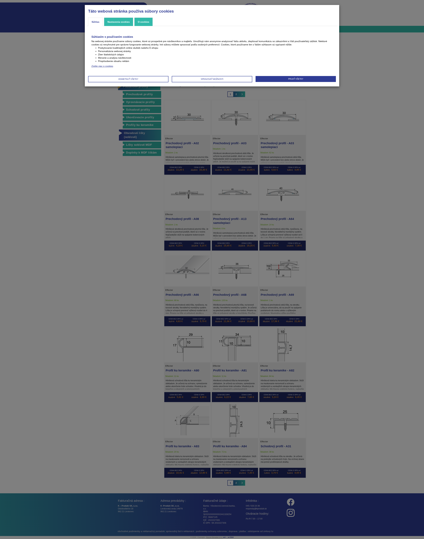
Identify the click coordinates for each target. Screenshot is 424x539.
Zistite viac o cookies (102, 66)
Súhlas (95, 22)
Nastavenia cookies (118, 22)
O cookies (143, 22)
